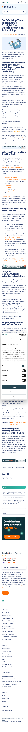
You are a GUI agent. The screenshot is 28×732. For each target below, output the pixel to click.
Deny (14, 396)
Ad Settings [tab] (18, 339)
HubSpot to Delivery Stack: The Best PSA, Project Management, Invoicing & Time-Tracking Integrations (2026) (14, 502)
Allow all (14, 387)
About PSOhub (6, 651)
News (3, 661)
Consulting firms (6, 687)
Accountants (9, 185)
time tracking (19, 137)
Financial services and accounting (12, 681)
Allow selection (14, 391)
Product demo (6, 648)
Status (4, 701)
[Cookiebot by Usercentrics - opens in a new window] (19, 335)
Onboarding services (8, 654)
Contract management (8, 629)
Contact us (5, 696)
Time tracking (6, 197)
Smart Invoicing (6, 626)
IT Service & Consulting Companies (15, 179)
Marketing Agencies (11, 177)
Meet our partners (7, 713)
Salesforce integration (8, 634)
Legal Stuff (13, 718)
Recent (4, 487)
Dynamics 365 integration (9, 636)
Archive (4, 513)
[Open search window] (19, 2)
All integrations (6, 639)
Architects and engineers (9, 684)
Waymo (23, 83)
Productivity (10, 467)
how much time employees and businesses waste (14, 237)
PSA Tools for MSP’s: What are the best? (13, 497)
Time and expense (7, 623)
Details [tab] (11, 339)
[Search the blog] (23, 12)
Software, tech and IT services (11, 679)
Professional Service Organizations (12, 167)
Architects (8, 187)
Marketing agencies (7, 676)
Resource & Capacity (8, 621)
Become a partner (7, 710)
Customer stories (7, 664)
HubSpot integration (8, 631)
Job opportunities (7, 656)
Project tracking (6, 615)
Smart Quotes (6, 613)
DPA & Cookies (6, 718)
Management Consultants (12, 191)
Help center (5, 698)
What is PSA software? (8, 667)
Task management (7, 618)
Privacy (18, 718)
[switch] (24, 370)
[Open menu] (25, 2)
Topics (4, 509)
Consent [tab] (4, 339)
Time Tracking (20, 467)
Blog (3, 659)
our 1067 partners (11, 347)
